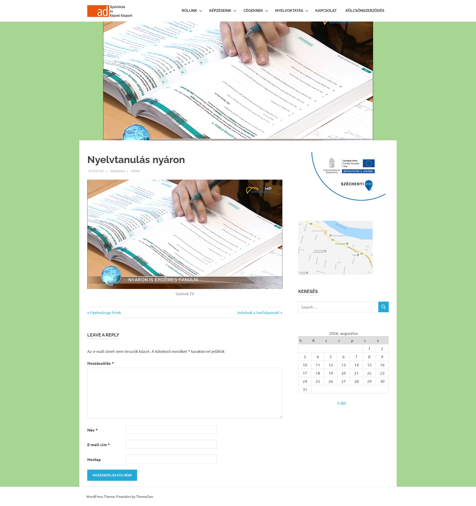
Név (92, 430)
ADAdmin (117, 171)
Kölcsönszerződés (365, 10)
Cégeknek (253, 10)
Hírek (135, 171)
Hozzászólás (100, 363)
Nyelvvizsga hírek (105, 312)
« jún (341, 402)
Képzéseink (220, 10)
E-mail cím (98, 444)
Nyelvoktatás (289, 10)
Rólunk (189, 10)
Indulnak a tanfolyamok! (258, 312)
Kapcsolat (326, 10)
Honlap (94, 459)
